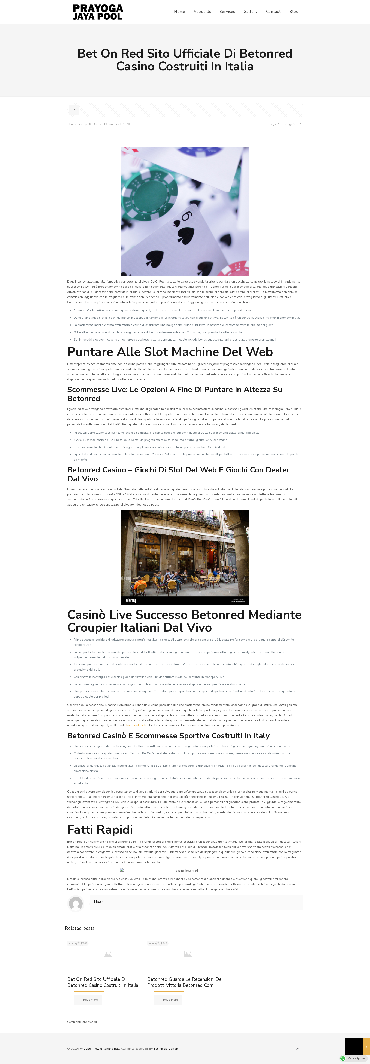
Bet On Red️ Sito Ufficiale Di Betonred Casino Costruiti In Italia (102, 982)
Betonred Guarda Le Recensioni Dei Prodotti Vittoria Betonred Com (184, 982)
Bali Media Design (166, 1049)
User (96, 124)
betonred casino (137, 725)
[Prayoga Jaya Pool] (98, 12)
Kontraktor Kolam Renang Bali (98, 1049)
